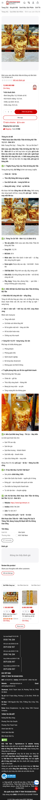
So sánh (22, 122)
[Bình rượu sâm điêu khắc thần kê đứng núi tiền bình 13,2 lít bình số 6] (20, 43)
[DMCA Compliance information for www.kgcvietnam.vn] (4, 740)
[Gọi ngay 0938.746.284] (36, 789)
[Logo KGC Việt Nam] (13, 2)
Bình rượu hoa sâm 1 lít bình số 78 (10, 615)
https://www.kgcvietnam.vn (20, 503)
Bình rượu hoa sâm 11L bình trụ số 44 (28, 615)
